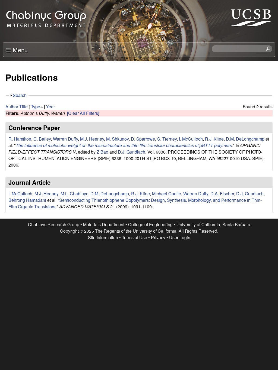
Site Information (103, 237)
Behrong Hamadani (27, 200)
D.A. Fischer (222, 193)
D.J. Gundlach (131, 152)
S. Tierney (167, 139)
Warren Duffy (65, 139)
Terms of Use (134, 237)
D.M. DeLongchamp (245, 139)
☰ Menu (17, 49)
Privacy (158, 237)
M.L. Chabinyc (74, 193)
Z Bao (102, 152)
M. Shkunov (117, 139)
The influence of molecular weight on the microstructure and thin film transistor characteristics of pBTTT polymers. (124, 145)
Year (50, 106)
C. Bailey (42, 139)
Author (11, 106)
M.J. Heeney (92, 139)
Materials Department (103, 224)
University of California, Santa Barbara (213, 224)
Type (35, 106)
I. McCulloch (191, 139)
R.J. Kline (214, 139)
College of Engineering (150, 224)
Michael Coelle (166, 193)
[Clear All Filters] (83, 113)
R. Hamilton (19, 139)
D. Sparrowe (143, 139)
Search (20, 95)
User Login (179, 237)
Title (23, 106)
